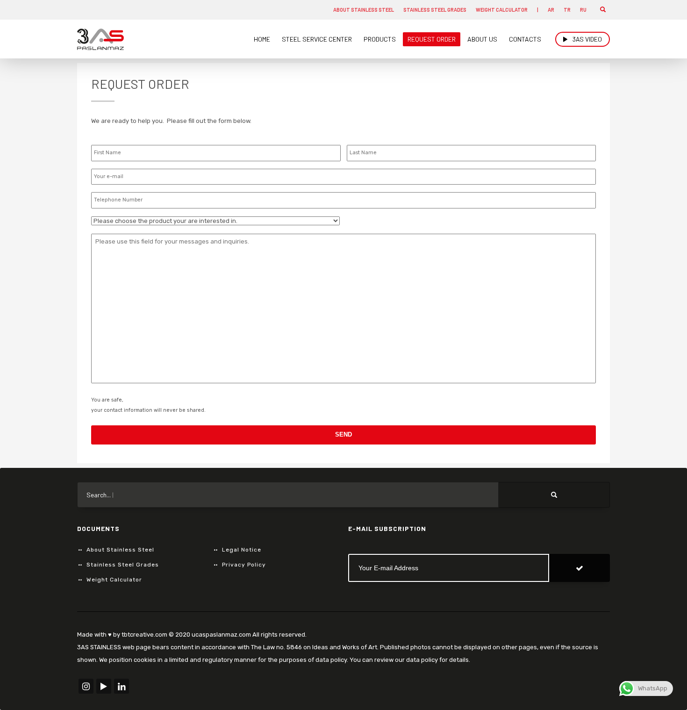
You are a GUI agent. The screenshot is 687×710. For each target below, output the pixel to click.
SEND (343, 434)
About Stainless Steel (363, 10)
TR (567, 10)
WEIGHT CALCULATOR (502, 10)
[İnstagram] (86, 686)
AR (551, 10)
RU (583, 10)
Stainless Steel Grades (434, 10)
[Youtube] (103, 686)
